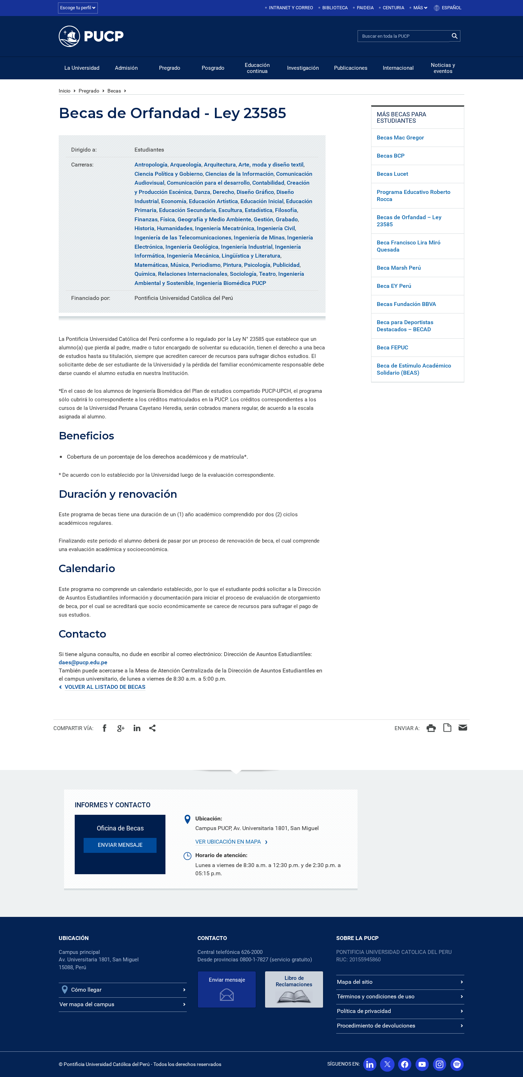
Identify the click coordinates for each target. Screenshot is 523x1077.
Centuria (393, 7)
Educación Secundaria (187, 210)
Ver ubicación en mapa (228, 841)
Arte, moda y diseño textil (270, 164)
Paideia (365, 7)
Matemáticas (151, 265)
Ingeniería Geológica (191, 246)
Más (418, 7)
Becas (114, 91)
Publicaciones (351, 68)
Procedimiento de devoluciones (376, 1025)
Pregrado (169, 68)
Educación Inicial (262, 201)
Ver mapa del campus (86, 1004)
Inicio (64, 91)
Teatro (267, 273)
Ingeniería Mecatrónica (224, 228)
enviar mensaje (120, 845)
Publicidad (286, 265)
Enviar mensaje (227, 980)
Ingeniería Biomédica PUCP (231, 283)
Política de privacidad (364, 1011)
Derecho (223, 192)
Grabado (287, 219)
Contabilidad (268, 182)
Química (144, 273)
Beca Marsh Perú (399, 267)
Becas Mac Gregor (400, 137)
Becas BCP (391, 155)
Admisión (126, 68)
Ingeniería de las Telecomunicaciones (182, 237)
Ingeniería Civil (276, 228)
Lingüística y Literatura (251, 255)
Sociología (243, 273)
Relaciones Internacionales (192, 273)
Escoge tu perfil (76, 7)
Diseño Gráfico (255, 192)
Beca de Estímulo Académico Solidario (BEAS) (414, 369)
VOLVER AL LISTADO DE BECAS (105, 686)
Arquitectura (220, 164)
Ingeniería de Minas (259, 237)
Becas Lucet (392, 173)
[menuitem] (289, 8)
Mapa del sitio (355, 981)
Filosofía (286, 210)
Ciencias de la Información (239, 173)
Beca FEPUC (392, 347)
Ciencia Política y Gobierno (168, 173)
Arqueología (185, 164)
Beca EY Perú (394, 286)
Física (167, 219)
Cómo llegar (86, 989)
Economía (173, 201)
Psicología (257, 265)
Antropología (151, 164)
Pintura (232, 265)
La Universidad (81, 68)
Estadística (259, 210)
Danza (202, 192)
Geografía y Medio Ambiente (214, 219)
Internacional (398, 68)
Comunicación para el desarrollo (208, 182)
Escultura (230, 210)
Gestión (263, 219)
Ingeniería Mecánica (193, 255)
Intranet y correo (291, 7)
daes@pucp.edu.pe (83, 662)
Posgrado (213, 68)
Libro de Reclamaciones (294, 981)
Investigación (303, 68)
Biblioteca (335, 7)
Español (451, 7)
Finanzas (146, 219)
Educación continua (257, 68)
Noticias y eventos (443, 68)
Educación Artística (213, 201)
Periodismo (206, 265)
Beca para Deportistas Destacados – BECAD (405, 326)
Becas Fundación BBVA (406, 304)
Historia (144, 228)
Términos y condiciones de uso (375, 996)
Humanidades (174, 228)
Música (179, 265)
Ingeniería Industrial (247, 246)
